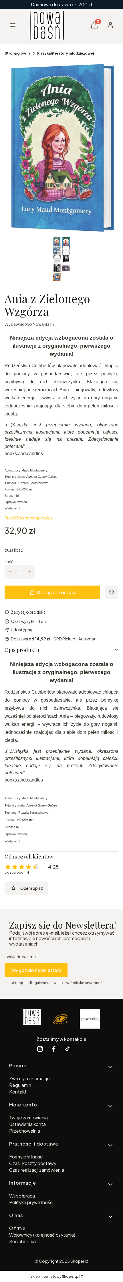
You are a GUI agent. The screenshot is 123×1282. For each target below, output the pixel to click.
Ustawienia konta (27, 1124)
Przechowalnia (24, 1131)
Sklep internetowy (55, 1276)
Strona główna (17, 53)
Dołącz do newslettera (36, 970)
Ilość (9, 561)
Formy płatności (26, 1157)
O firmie (17, 1228)
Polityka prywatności (31, 1202)
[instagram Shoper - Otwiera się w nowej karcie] (40, 1048)
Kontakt (18, 1092)
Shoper (77, 1261)
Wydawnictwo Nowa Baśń (29, 324)
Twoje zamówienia (28, 1117)
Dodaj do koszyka (57, 592)
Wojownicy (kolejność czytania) (42, 1235)
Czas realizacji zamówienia (36, 1170)
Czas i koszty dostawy (32, 1163)
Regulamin (20, 1085)
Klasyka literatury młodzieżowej (65, 53)
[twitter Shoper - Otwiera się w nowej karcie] (67, 1048)
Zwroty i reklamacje (29, 1078)
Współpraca (22, 1196)
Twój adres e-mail (21, 956)
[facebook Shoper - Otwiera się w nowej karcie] (53, 1048)
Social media (22, 1241)
